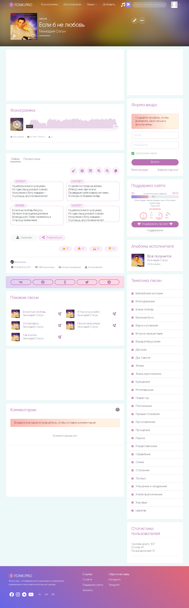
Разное (140, 438)
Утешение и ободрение (151, 486)
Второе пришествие (149, 333)
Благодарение (145, 301)
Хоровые (141, 502)
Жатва (140, 365)
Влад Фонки (20, 262)
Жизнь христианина (148, 374)
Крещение (143, 381)
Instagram (115, 579)
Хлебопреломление (149, 494)
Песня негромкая (89, 323)
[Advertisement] (65, 75)
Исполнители (72, 4)
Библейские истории (149, 293)
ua (46, 594)
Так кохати (30, 335)
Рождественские (146, 446)
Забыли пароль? (168, 170)
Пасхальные (144, 406)
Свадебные (143, 454)
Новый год (142, 398)
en (53, 594)
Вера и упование (147, 325)
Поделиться (54, 237)
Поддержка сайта (93, 585)
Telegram (114, 585)
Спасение (142, 470)
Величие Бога (145, 317)
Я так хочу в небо (89, 312)
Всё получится (159, 256)
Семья (140, 462)
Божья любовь (144, 309)
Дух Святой (143, 357)
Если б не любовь (34, 312)
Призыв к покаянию (148, 414)
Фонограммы (49, 4)
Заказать (88, 590)
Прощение (143, 430)
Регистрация (139, 170)
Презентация (31, 159)
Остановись (31, 323)
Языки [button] (91, 4)
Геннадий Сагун (52, 31)
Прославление (145, 422)
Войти (155, 162)
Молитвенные (145, 390)
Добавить (109, 4)
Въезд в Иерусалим (148, 341)
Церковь (141, 510)
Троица (140, 478)
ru (40, 594)
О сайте (87, 579)
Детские (141, 349)
